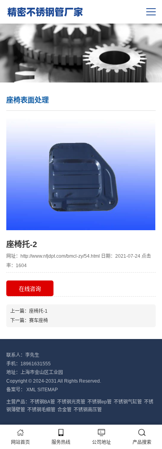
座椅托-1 (38, 311)
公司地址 (101, 442)
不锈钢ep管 (99, 402)
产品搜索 (142, 442)
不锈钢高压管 (88, 409)
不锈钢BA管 (42, 402)
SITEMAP (47, 389)
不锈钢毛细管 (41, 409)
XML (31, 389)
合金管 (64, 409)
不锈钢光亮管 (71, 402)
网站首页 (20, 442)
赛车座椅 (38, 320)
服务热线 (61, 442)
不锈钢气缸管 (128, 402)
